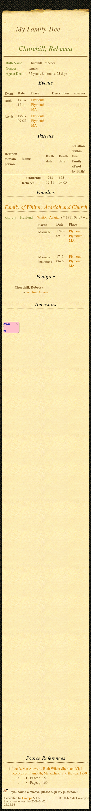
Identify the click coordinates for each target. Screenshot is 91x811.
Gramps (27, 798)
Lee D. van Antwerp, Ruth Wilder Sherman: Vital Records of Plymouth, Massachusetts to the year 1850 (49, 770)
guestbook (70, 792)
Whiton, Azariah (48, 217)
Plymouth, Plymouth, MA (38, 104)
